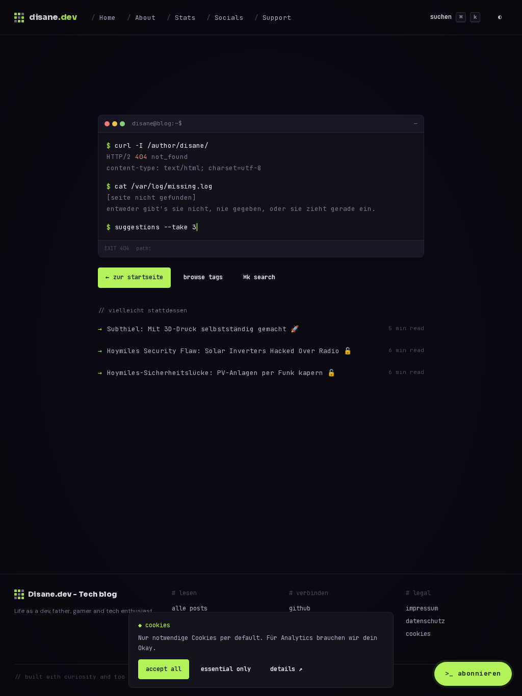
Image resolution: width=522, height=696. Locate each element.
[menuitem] (103, 17)
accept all (163, 669)
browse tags (203, 277)
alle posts (189, 608)
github (299, 608)
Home (107, 17)
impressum (422, 608)
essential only (226, 669)
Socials (229, 17)
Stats (185, 17)
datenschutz (425, 621)
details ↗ (286, 669)
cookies (418, 634)
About (145, 17)
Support (277, 17)
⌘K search (259, 277)
